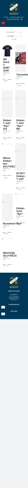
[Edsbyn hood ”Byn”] (20, 199)
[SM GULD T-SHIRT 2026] (7, 51)
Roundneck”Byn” (12, 223)
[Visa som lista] (15, 39)
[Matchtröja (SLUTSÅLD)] (7, 244)
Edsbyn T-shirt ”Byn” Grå (7, 124)
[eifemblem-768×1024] (14, 2)
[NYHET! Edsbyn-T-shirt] (20, 157)
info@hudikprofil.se (14, 298)
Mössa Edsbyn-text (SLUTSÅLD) (10, 162)
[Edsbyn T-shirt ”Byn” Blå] (20, 104)
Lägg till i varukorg (19, 84)
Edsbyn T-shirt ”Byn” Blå (20, 124)
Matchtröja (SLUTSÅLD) (10, 254)
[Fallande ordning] (20, 32)
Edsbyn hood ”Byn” (20, 211)
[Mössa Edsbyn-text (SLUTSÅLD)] (7, 149)
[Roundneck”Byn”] (7, 207)
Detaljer (10, 79)
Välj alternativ (5, 80)
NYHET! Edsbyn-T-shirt (21, 176)
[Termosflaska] (20, 58)
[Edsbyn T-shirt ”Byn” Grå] (7, 104)
